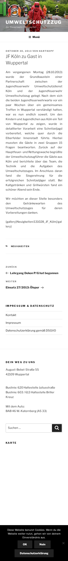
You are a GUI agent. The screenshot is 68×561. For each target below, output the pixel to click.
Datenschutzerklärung (34, 553)
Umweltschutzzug (34, 22)
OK (25, 544)
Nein (42, 544)
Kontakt (11, 315)
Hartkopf (46, 51)
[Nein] (63, 543)
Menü (36, 37)
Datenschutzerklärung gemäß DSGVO (31, 330)
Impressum (13, 323)
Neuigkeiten (20, 246)
